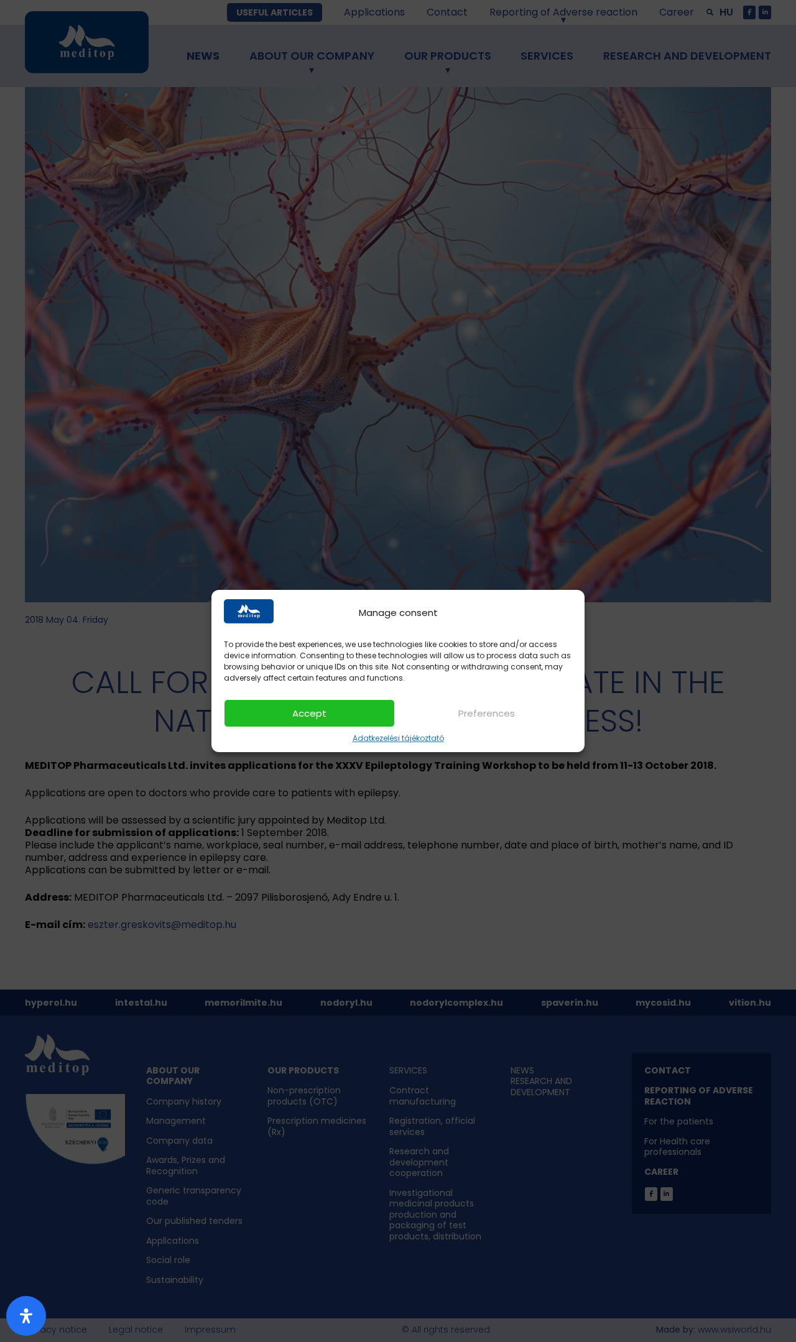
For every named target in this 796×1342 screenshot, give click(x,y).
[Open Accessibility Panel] (26, 1316)
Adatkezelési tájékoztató (398, 738)
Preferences (486, 713)
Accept (309, 713)
